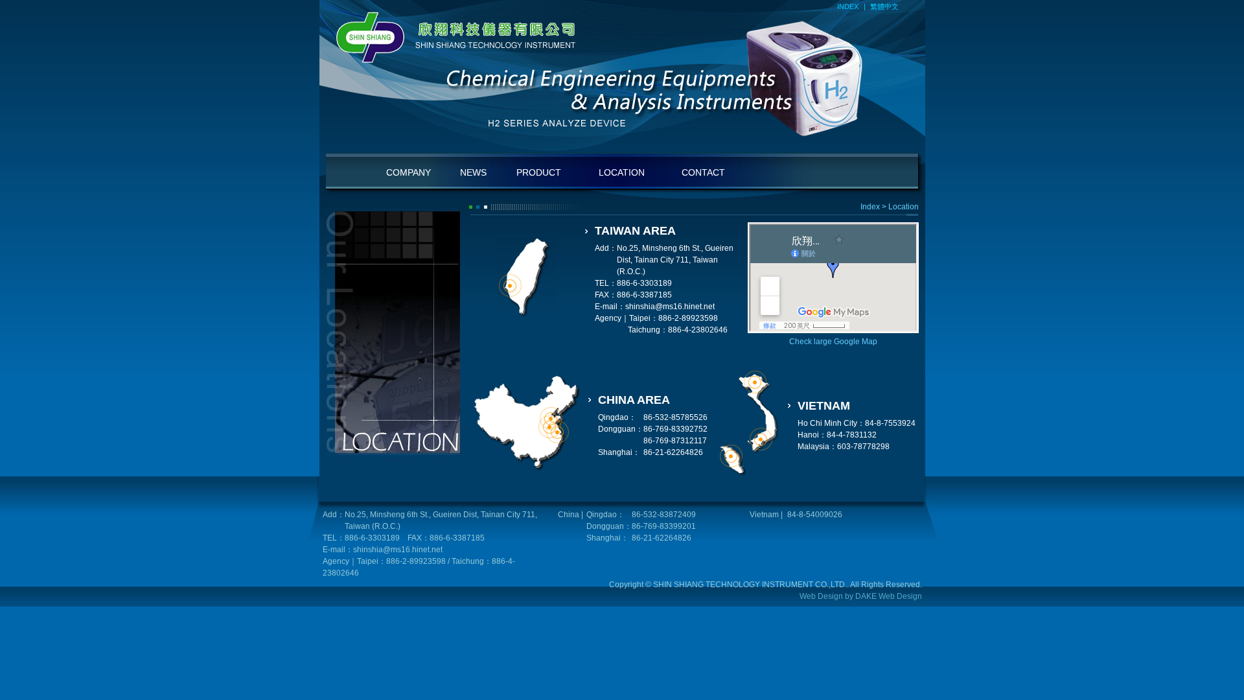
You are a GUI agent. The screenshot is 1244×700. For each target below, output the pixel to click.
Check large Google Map (833, 341)
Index (870, 206)
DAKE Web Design (888, 596)
